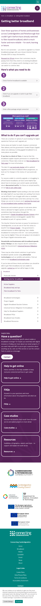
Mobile (20, 552)
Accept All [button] (19, 601)
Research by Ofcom (7, 58)
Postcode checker (10, 275)
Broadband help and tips (12, 287)
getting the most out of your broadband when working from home (20, 202)
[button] (37, 8)
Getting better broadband (13, 279)
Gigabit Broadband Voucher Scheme (23, 214)
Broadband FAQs (9, 314)
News (20, 560)
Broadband (20, 549)
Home (20, 546)
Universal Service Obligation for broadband (18, 308)
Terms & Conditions (20, 578)
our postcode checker (17, 167)
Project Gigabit (15, 228)
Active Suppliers (9, 284)
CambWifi (20, 554)
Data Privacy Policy (20, 575)
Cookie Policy (20, 572)
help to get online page (13, 187)
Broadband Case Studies (12, 318)
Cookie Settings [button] (8, 601)
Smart (20, 557)
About (20, 563)
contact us (11, 268)
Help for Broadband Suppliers (13, 311)
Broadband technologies (12, 298)
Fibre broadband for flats (12, 291)
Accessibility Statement (20, 580)
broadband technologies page (19, 259)
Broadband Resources (11, 321)
